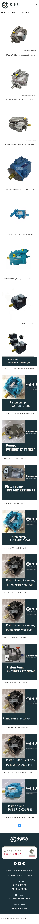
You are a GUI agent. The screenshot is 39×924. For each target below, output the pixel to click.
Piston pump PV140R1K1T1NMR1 (14, 503)
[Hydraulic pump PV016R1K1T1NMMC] (19, 679)
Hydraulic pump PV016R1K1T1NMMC (16, 683)
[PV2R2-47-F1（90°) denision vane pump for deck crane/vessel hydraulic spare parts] (19, 365)
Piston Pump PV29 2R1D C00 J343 (15, 593)
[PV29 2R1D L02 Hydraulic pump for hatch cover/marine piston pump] (19, 275)
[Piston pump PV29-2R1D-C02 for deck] (19, 545)
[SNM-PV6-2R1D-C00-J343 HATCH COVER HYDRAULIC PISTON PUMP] (19, 96)
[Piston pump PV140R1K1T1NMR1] (19, 500)
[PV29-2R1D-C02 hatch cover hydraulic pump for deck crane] (19, 410)
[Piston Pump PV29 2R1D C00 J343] (19, 589)
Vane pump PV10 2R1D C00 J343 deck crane (18, 772)
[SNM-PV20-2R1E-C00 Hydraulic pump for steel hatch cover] (19, 52)
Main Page (9, 870)
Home (3, 12)
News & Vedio (11, 875)
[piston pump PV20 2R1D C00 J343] (19, 634)
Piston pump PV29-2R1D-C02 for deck (16, 548)
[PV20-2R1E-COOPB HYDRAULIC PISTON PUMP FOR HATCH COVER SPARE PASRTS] (19, 141)
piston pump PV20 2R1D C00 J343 (15, 638)
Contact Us (21, 875)
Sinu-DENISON (12, 12)
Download (29, 875)
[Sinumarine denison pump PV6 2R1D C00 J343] (19, 814)
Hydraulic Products (27, 870)
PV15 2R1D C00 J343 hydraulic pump (16, 727)
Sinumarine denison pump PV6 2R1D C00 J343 (19, 817)
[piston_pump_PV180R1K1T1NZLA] (19, 455)
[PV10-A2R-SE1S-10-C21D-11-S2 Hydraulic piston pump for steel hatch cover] (19, 231)
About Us (17, 870)
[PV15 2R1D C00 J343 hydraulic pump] (19, 724)
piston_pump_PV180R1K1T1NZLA (15, 458)
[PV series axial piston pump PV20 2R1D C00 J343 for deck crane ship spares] (19, 186)
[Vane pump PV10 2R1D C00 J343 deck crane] (19, 769)
